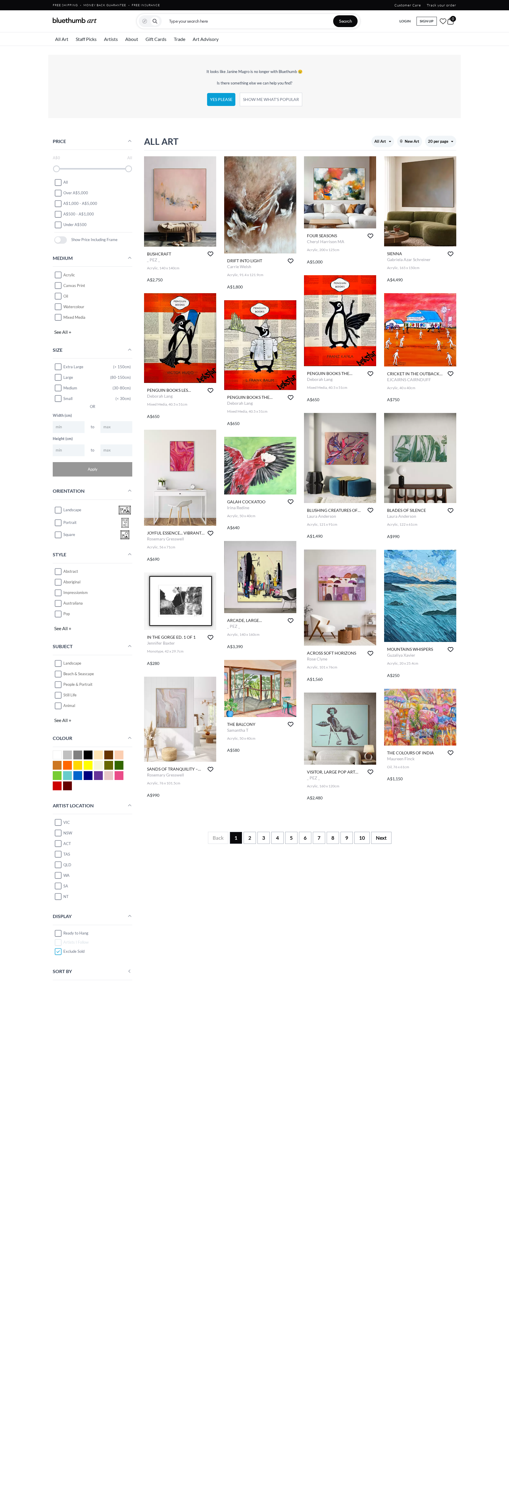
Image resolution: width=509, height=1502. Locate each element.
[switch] (60, 240)
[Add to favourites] (210, 254)
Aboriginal (71, 582)
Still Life (70, 695)
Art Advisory (206, 39)
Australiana (73, 603)
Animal (69, 705)
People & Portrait (77, 684)
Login (405, 21)
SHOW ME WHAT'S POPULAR (271, 99)
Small (67, 398)
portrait (70, 522)
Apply (92, 469)
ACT (67, 843)
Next (381, 838)
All (65, 182)
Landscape (72, 663)
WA (66, 875)
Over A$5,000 (75, 192)
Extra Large (73, 366)
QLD (67, 864)
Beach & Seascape (78, 673)
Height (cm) (63, 438)
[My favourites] (443, 21)
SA (65, 886)
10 (362, 838)
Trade (179, 39)
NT (66, 896)
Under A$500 (75, 224)
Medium (70, 388)
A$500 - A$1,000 (78, 214)
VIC (66, 822)
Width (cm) (62, 415)
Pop (66, 613)
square (69, 534)
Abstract (70, 571)
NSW (67, 833)
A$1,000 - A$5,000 (80, 203)
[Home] (75, 20)
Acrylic (69, 275)
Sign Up (427, 21)
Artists (111, 39)
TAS (66, 854)
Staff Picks (86, 39)
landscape (72, 509)
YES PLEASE (221, 99)
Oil (65, 296)
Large (68, 377)
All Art (61, 39)
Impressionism (75, 592)
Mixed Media (74, 317)
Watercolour (73, 306)
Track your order (441, 5)
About (131, 39)
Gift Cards (156, 39)
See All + (62, 332)
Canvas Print (74, 285)
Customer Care (407, 5)
